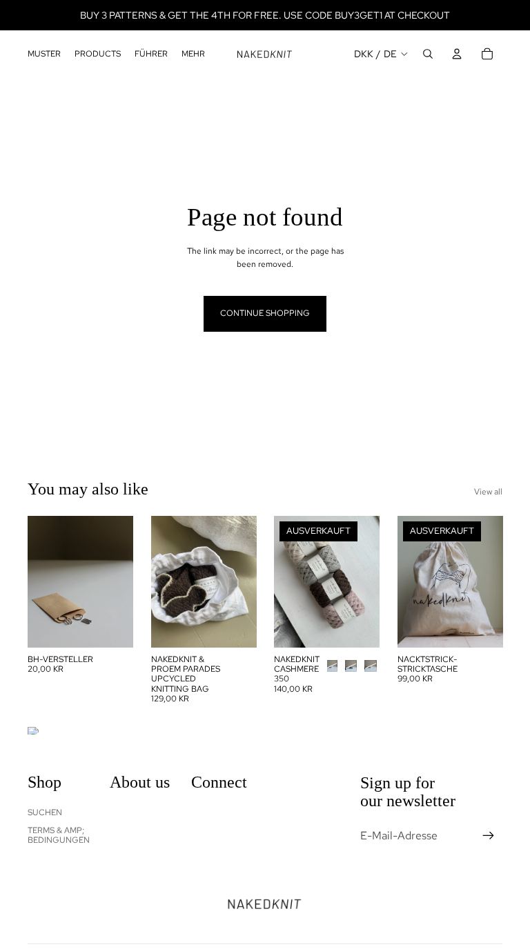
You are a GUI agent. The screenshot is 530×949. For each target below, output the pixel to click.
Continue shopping (265, 313)
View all (488, 491)
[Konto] (457, 54)
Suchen (45, 811)
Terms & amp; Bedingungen (59, 835)
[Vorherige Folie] (43, 581)
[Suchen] (428, 54)
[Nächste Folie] (118, 581)
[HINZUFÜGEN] (234, 625)
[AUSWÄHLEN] (111, 625)
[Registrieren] (488, 835)
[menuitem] (193, 54)
